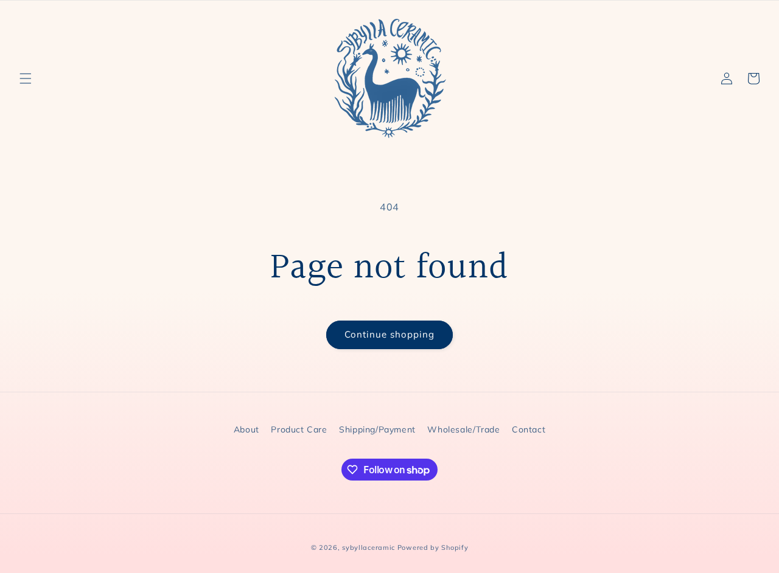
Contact (528, 429)
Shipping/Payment (377, 429)
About (246, 429)
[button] (25, 78)
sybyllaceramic (368, 547)
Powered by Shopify (433, 547)
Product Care (299, 429)
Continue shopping (389, 334)
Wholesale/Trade (463, 429)
